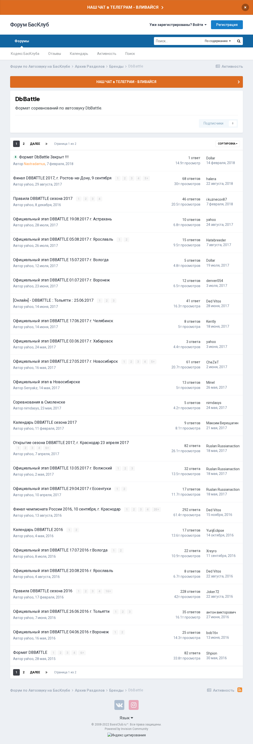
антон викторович (221, 612)
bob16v (212, 633)
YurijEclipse (215, 530)
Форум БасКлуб (29, 24)
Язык (125, 717)
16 (107, 591)
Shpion (211, 653)
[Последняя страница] (46, 144)
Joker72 (212, 592)
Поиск (130, 54)
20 (156, 509)
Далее (35, 144)
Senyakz (31, 388)
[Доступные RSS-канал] (240, 689)
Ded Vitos (213, 301)
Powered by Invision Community (126, 729)
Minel (210, 382)
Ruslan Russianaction (223, 446)
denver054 (214, 281)
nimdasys (31, 408)
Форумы (22, 41)
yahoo (29, 184)
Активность (106, 54)
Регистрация (227, 25)
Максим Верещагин (222, 423)
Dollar (210, 158)
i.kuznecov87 (216, 199)
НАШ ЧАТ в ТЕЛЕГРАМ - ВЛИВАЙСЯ (122, 7)
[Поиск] (238, 41)
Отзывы (54, 54)
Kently (211, 321)
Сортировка (227, 143)
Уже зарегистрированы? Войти (177, 25)
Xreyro (211, 551)
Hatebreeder (216, 240)
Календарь (79, 54)
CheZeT (212, 362)
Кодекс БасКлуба (25, 54)
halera (211, 179)
